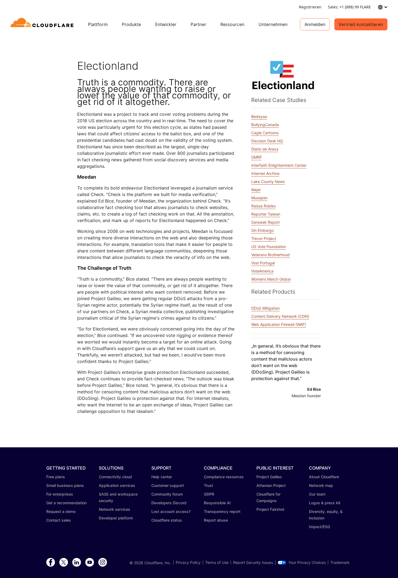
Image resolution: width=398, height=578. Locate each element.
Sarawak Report (265, 222)
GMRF (256, 157)
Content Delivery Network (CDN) (280, 316)
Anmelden (315, 24)
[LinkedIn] (76, 562)
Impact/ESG (319, 526)
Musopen (259, 197)
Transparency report (222, 511)
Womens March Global (271, 279)
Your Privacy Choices (307, 562)
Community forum (167, 494)
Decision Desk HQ (267, 141)
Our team (317, 494)
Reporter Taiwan (265, 214)
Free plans (55, 476)
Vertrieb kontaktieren (361, 24)
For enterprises (59, 494)
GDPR (209, 494)
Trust (208, 485)
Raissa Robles (263, 206)
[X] (63, 562)
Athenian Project (271, 485)
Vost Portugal (263, 263)
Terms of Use (217, 562)
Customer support (167, 485)
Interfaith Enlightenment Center (278, 165)
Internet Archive (265, 173)
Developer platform (116, 518)
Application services (117, 485)
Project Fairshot (270, 509)
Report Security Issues (253, 562)
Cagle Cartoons (265, 132)
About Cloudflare (324, 476)
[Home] (43, 24)
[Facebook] (50, 562)
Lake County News (268, 181)
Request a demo (61, 511)
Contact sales (58, 520)
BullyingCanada (265, 124)
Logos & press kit (324, 502)
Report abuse (216, 520)
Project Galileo (269, 476)
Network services (114, 509)
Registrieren (310, 6)
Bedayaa (259, 116)
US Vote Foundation (268, 246)
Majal (255, 189)
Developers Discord (169, 502)
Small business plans (65, 485)
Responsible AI (217, 502)
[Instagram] (102, 562)
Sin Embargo (262, 230)
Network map (321, 485)
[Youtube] (89, 562)
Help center (161, 476)
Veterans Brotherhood (270, 254)
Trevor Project (263, 238)
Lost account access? (171, 511)
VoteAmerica (262, 271)
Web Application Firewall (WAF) (278, 324)
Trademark (340, 562)
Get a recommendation (66, 502)
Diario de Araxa (264, 149)
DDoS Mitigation (265, 308)
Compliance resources (224, 476)
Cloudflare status (166, 520)
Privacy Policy (188, 562)
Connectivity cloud (115, 476)
